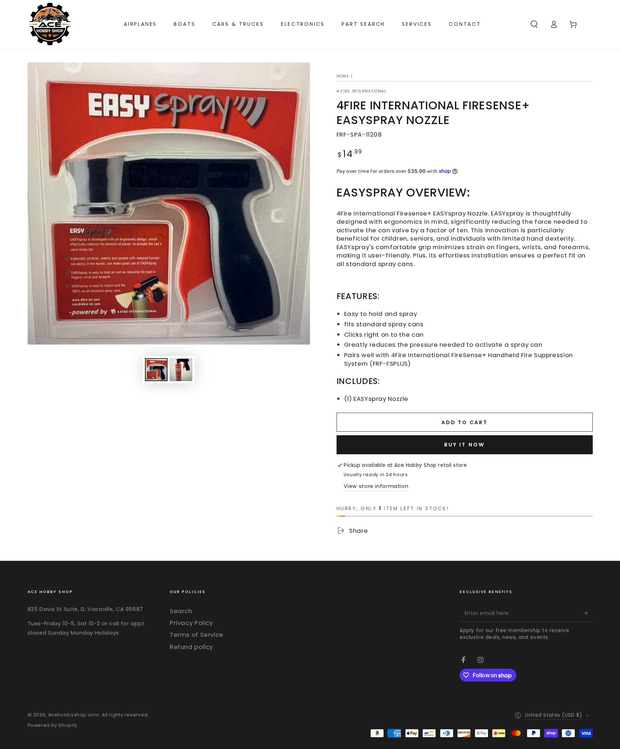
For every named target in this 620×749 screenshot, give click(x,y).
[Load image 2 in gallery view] (181, 369)
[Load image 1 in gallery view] (156, 369)
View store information (376, 486)
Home (343, 76)
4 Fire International (362, 91)
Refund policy (191, 647)
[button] (534, 24)
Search (181, 611)
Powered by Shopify (53, 725)
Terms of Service (197, 634)
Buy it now (464, 444)
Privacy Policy (191, 622)
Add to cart (464, 422)
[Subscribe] (588, 613)
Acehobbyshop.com (73, 715)
